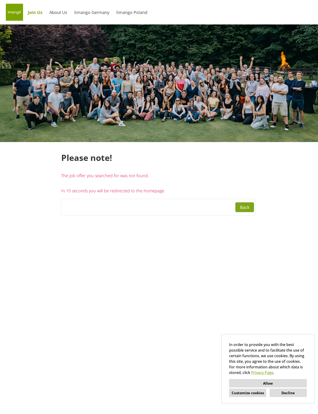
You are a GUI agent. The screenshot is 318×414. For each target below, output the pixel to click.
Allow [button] (268, 383)
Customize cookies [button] (248, 392)
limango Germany (91, 12)
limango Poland (131, 12)
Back (244, 207)
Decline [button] (288, 392)
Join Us (35, 12)
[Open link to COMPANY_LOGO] (14, 12)
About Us (58, 12)
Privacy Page (262, 372)
